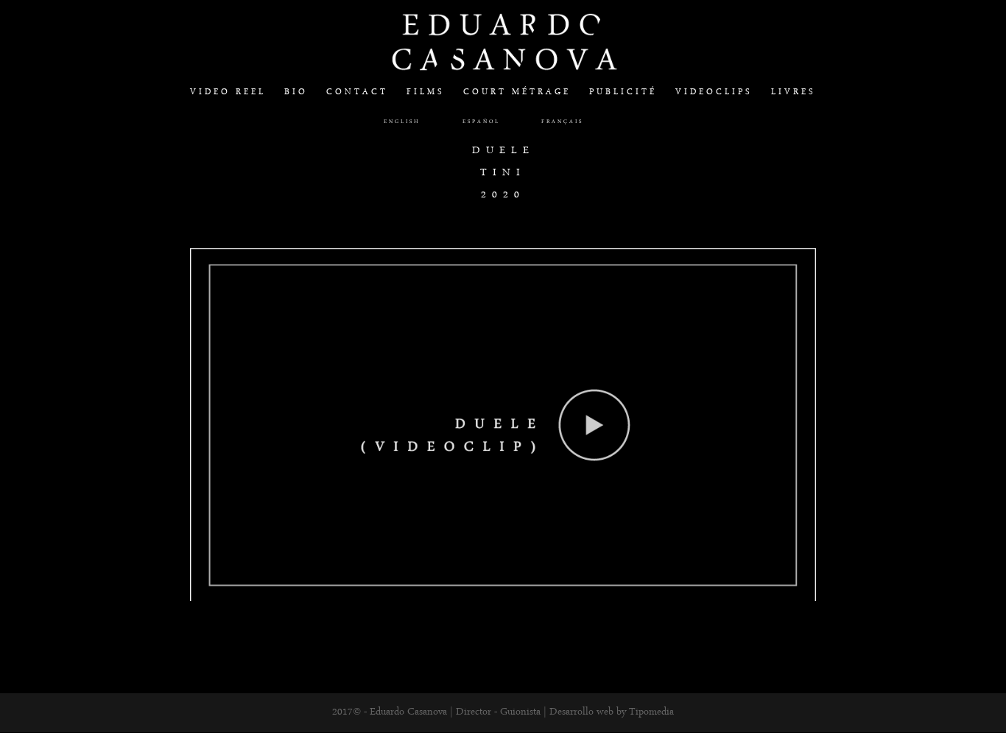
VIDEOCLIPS (714, 93)
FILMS (426, 93)
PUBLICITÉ (623, 93)
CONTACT (357, 93)
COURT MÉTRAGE (517, 93)
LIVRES (793, 93)
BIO (296, 93)
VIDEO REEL (228, 93)
